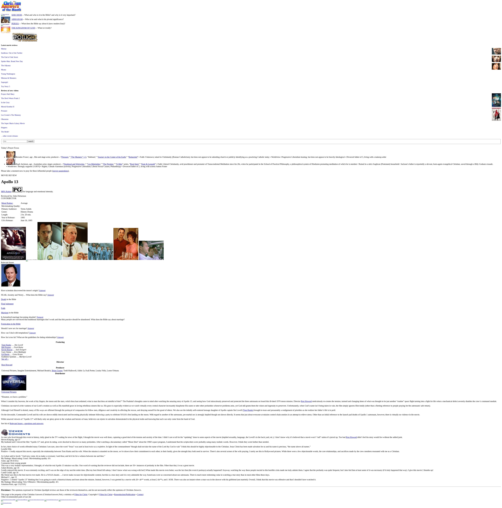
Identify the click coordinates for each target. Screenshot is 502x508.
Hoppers (4, 128)
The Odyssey (6, 65)
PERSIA (15, 23)
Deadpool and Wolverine (74, 164)
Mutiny (3, 49)
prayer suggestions (60, 171)
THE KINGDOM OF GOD (23, 28)
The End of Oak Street (9, 57)
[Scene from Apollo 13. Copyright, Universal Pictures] (49, 259)
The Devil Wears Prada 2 (10, 98)
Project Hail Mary (7, 94)
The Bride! (5, 132)
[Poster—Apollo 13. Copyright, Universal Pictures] (13, 259)
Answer (42, 290)
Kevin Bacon (6, 350)
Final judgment (7, 304)
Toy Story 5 (5, 86)
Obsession (4, 119)
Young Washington (8, 74)
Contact (140, 494)
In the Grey (5, 102)
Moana (3, 70)
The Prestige (108, 164)
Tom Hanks (6, 345)
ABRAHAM (17, 19)
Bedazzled (133, 157)
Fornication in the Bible (11, 324)
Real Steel (134, 164)
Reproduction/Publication (124, 494)
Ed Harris (5, 354)
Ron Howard (6, 365)
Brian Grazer (57, 370)
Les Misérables (94, 164)
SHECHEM (17, 15)
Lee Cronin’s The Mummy (11, 115)
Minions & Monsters (8, 78)
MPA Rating (6, 191)
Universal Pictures (8, 392)
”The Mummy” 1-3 (78, 157)
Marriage (4, 313)
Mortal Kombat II (7, 107)
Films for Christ (80, 494)
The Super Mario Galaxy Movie (13, 123)
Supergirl (4, 82)
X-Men (119, 164)
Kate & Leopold (148, 164)
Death (3, 299)
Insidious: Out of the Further (11, 53)
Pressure (4, 111)
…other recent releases (9, 136)
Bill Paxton (6, 347)
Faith (3, 308)
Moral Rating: (7, 203)
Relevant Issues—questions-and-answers (26, 423)
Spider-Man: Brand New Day (12, 61)
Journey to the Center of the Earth (112, 157)
